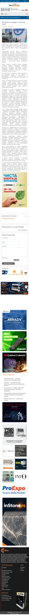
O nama (2, 1)
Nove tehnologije (5, 573)
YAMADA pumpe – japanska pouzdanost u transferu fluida (12, 379)
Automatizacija (5, 580)
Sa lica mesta (4, 586)
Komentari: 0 (11, 26)
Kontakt (13, 1)
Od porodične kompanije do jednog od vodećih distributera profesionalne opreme (15, 395)
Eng (6, 14)
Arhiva (10, 1)
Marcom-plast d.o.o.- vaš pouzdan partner (13, 399)
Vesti (3, 588)
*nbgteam (17, 613)
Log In (25, 1)
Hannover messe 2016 (8, 218)
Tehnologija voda (5, 579)
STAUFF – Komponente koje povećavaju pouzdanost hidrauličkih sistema (14, 384)
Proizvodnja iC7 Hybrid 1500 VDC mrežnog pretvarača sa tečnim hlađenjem (14, 389)
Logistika (4, 575)
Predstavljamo (5, 582)
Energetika (4, 567)
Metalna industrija (5, 576)
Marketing (6, 1)
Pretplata (17, 1)
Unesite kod (4, 257)
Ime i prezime (5, 237)
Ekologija (4, 583)
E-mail (3, 242)
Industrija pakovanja (6, 577)
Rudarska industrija (6, 589)
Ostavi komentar (22, 230)
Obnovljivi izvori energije (7, 572)
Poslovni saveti (5, 585)
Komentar (4, 246)
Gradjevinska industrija (7, 570)
